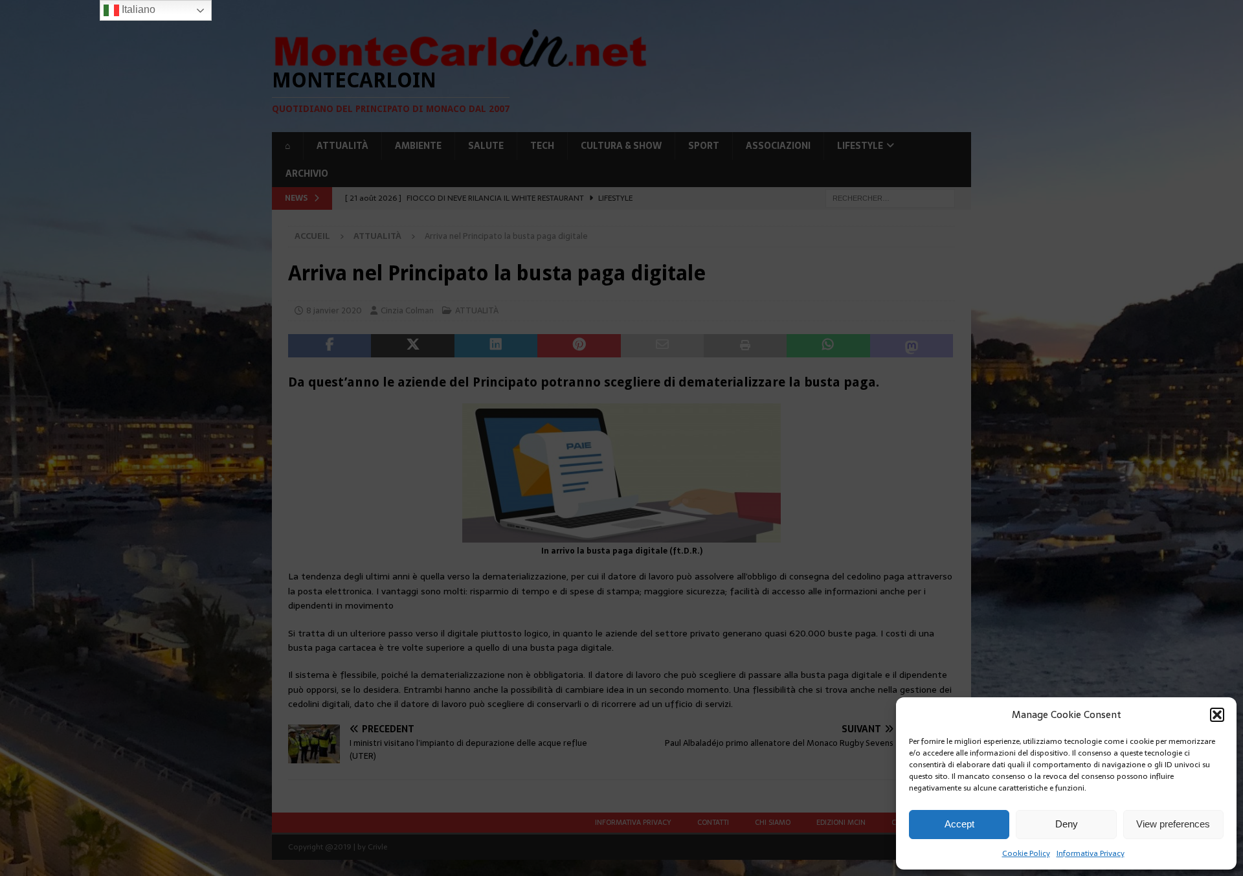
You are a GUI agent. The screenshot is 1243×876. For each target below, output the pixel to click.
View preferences (1173, 823)
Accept (959, 823)
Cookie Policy (1026, 853)
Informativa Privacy (1091, 853)
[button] (1217, 714)
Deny (1066, 823)
